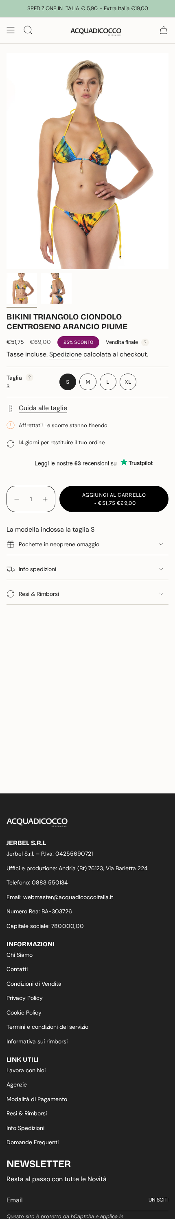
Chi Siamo (20, 954)
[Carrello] (163, 30)
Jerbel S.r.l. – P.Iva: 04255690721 (50, 853)
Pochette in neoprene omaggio (59, 544)
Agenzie (17, 1084)
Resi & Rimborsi (39, 594)
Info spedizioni (37, 569)
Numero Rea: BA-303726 (39, 911)
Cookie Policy (24, 1012)
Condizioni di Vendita (34, 983)
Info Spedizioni (25, 1128)
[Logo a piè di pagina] (37, 822)
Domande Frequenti (33, 1142)
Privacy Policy (25, 998)
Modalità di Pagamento (37, 1099)
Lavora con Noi (26, 1070)
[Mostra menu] (10, 30)
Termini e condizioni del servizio (47, 1026)
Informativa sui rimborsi (37, 1041)
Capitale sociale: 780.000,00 (45, 926)
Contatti (17, 969)
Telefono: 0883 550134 (37, 882)
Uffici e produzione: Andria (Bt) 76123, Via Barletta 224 (77, 868)
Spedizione (65, 354)
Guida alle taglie (43, 408)
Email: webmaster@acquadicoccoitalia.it (60, 897)
